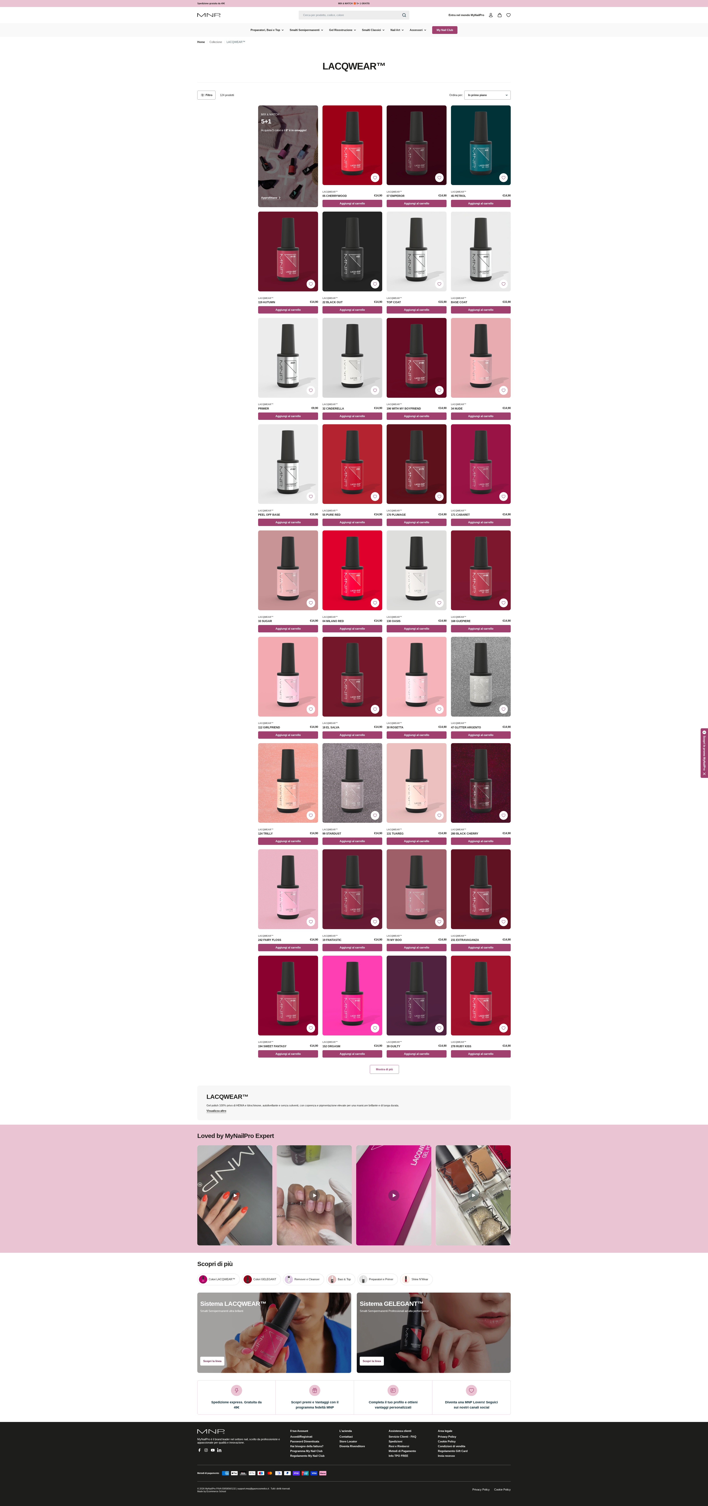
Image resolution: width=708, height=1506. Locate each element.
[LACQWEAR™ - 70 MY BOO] (417, 889)
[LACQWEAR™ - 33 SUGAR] (288, 570)
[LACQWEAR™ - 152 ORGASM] (352, 995)
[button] (704, 753)
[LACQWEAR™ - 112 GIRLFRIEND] (288, 677)
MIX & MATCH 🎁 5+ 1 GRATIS (354, 3)
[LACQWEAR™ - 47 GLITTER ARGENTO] (481, 677)
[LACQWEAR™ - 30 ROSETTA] (417, 677)
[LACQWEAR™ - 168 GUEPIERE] (481, 570)
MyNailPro (210, 1488)
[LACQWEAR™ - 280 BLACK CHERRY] (481, 783)
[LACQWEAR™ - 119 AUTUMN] (288, 251)
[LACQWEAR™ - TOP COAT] (417, 251)
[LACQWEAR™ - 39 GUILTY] (417, 995)
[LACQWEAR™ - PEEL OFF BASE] (288, 464)
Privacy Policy (481, 1489)
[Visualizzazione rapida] (377, 112)
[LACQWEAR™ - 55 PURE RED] (352, 464)
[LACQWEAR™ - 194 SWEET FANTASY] (288, 995)
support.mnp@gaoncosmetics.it (253, 1488)
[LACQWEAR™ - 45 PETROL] (481, 145)
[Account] (491, 15)
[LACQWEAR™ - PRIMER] (288, 358)
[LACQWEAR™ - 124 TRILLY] (288, 783)
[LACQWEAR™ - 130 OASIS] (417, 570)
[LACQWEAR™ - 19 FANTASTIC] (352, 889)
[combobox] (354, 15)
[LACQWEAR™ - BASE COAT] (481, 251)
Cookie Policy (502, 1489)
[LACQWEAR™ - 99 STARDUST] (352, 783)
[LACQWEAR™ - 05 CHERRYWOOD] (352, 145)
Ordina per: (456, 95)
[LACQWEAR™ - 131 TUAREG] (417, 783)
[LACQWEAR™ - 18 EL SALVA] (352, 677)
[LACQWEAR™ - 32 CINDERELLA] (352, 358)
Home (201, 41)
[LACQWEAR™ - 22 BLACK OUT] (352, 251)
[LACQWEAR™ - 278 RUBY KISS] (481, 995)
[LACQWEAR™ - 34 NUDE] (481, 358)
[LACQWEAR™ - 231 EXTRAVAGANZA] (481, 889)
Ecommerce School (216, 1491)
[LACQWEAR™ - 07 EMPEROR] (417, 145)
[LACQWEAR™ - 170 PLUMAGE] (417, 464)
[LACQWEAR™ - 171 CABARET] (481, 464)
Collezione (215, 41)
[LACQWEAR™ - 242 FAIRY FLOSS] (288, 889)
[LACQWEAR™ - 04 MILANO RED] (352, 570)
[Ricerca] (404, 15)
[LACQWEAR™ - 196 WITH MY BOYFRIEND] (417, 358)
